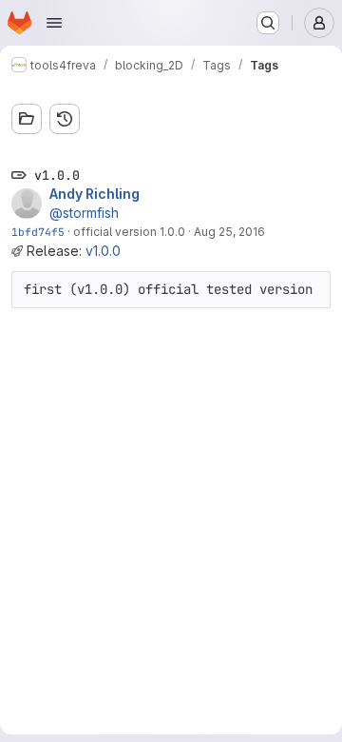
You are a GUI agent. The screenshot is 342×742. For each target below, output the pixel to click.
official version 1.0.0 (129, 232)
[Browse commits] (64, 119)
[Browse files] (26, 119)
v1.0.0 (103, 251)
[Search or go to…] (267, 22)
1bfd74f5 (38, 232)
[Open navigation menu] (54, 23)
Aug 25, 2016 (229, 232)
